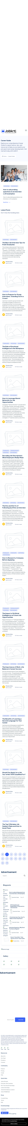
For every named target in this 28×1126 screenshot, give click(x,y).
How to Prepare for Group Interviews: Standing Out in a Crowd (13, 296)
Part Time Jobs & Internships (7, 1085)
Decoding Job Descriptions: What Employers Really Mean (13, 456)
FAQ (2, 1075)
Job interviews (14, 186)
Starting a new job (15, 450)
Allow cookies (14, 1123)
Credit (2, 1073)
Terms (2, 1100)
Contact (3, 1062)
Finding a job (6, 450)
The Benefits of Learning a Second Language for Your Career (12, 721)
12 (2, 863)
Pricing (2, 1070)
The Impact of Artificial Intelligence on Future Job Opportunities (11, 615)
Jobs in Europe (4, 1081)
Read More (5, 202)
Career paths (6, 343)
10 (20, 858)
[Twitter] (8, 1048)
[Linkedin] (5, 1048)
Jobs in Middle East (5, 1091)
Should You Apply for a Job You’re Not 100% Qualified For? (13, 773)
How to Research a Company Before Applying (13, 559)
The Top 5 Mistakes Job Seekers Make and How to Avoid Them (11, 826)
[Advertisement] (14, 63)
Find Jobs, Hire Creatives (7, 1083)
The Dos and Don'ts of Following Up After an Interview (14, 507)
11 (24, 858)
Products (3, 1060)
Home (4, 156)
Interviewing (6, 502)
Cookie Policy (4, 1098)
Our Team (3, 1058)
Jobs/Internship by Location (8, 1089)
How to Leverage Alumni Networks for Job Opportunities (11, 400)
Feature (3, 1068)
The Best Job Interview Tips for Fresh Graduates (13, 243)
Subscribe (20, 1019)
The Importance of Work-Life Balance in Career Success (13, 668)
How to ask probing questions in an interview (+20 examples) (12, 192)
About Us (3, 1056)
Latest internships (5, 1087)
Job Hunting (6, 186)
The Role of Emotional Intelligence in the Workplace (13, 347)
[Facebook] (2, 1048)
